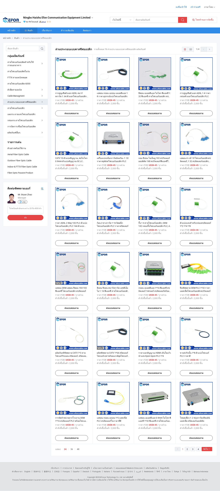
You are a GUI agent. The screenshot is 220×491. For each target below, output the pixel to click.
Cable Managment (16, 95)
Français (66, 471)
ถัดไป (205, 449)
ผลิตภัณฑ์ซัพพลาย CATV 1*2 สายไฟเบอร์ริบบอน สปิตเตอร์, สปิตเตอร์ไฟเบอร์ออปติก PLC (71, 355)
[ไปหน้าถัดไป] (209, 49)
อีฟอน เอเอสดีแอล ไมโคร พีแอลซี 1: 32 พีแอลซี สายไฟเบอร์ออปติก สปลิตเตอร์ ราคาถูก (154, 96)
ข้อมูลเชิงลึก (164, 468)
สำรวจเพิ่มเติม (67, 30)
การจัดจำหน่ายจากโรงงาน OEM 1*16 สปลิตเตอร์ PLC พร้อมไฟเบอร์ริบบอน (71, 420)
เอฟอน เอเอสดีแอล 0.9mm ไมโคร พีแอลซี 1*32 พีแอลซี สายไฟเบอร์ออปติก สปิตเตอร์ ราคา (154, 420)
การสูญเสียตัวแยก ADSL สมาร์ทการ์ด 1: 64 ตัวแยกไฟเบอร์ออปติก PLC (71, 96)
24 (65, 449)
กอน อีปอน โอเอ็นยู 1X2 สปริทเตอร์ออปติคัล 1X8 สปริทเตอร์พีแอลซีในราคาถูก (154, 161)
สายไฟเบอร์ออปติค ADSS (18, 83)
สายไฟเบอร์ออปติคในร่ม (18, 71)
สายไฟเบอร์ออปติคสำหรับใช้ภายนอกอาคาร (20, 64)
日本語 (57, 471)
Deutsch (86, 471)
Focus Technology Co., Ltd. (112, 477)
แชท (24, 202)
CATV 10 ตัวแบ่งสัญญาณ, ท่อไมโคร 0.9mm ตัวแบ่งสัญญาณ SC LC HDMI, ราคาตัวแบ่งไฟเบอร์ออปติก (71, 161)
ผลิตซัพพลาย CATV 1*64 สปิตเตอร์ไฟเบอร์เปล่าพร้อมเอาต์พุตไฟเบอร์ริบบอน (112, 355)
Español (76, 471)
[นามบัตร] (42, 189)
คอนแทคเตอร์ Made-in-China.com (129, 468)
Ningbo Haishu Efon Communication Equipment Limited (56, 17)
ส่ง (25, 217)
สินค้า (30, 30)
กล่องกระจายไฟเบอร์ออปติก (20, 120)
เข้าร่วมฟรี (195, 7)
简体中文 (37, 471)
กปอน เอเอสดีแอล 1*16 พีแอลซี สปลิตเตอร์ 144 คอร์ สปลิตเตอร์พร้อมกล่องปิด (154, 291)
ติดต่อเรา (87, 30)
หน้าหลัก (11, 30)
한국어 (130, 471)
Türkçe (176, 471)
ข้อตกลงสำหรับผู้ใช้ (82, 468)
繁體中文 (47, 471)
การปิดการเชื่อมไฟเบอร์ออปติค (21, 126)
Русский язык (118, 471)
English (27, 471)
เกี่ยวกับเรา (47, 30)
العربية (138, 471)
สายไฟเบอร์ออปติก (16, 108)
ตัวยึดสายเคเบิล (14, 89)
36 (71, 449)
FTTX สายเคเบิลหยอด (17, 77)
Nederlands (148, 471)
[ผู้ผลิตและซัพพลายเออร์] (22, 5)
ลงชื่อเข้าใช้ (181, 7)
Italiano (107, 471)
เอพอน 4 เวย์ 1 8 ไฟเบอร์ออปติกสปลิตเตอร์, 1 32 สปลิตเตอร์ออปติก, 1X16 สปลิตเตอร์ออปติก (195, 161)
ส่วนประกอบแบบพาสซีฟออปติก (21, 101)
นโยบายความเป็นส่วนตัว (103, 468)
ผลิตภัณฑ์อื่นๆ (13, 132)
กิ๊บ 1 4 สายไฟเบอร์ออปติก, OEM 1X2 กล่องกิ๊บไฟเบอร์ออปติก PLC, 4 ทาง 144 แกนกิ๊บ (154, 226)
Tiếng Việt (186, 471)
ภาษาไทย (167, 471)
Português (96, 471)
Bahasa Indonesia (201, 471)
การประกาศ (67, 468)
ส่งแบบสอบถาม (72, 113)
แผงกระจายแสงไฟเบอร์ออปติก (21, 114)
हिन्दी (158, 471)
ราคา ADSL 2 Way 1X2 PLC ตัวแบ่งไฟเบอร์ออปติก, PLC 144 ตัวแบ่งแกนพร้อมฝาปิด (71, 226)
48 (78, 449)
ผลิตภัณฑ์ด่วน (151, 468)
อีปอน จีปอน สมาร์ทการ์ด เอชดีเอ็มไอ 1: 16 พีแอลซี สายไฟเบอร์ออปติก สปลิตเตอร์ (113, 291)
